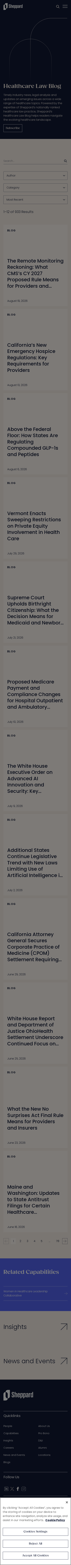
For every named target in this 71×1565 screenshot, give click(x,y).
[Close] (67, 1502)
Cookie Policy (55, 1520)
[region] (35, 1531)
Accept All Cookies (35, 1555)
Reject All (35, 1543)
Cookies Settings (36, 1531)
